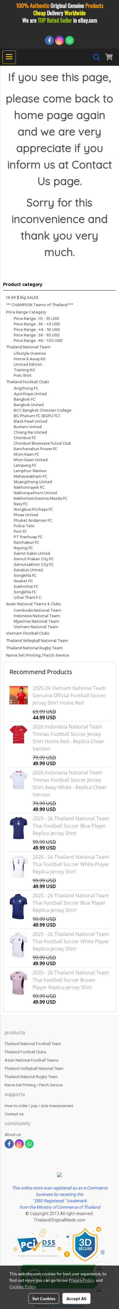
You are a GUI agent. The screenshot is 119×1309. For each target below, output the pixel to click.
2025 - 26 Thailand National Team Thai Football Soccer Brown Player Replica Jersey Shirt (71, 980)
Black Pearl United (30, 421)
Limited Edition (28, 364)
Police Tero (24, 526)
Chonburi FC (25, 438)
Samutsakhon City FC (34, 564)
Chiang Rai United (30, 432)
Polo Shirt (23, 375)
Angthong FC (26, 388)
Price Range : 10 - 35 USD (36, 318)
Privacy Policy (81, 1280)
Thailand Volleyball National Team (37, 640)
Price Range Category (26, 312)
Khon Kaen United (31, 460)
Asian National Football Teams (31, 1060)
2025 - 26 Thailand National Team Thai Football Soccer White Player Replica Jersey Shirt (71, 864)
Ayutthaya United (30, 393)
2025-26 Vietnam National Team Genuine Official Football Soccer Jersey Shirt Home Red (69, 695)
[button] (94, 57)
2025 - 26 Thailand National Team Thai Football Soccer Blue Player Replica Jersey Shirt (71, 825)
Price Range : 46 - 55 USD (37, 329)
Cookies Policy (22, 1286)
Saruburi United (28, 570)
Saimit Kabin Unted (32, 553)
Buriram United (28, 427)
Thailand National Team (28, 347)
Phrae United (26, 515)
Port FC (20, 531)
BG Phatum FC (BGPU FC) (37, 415)
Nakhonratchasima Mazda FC (40, 498)
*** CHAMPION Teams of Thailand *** (39, 304)
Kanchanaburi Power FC (35, 449)
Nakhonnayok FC (29, 487)
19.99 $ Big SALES (22, 297)
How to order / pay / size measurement (39, 1105)
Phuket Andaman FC (33, 520)
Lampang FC (25, 465)
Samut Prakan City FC (34, 559)
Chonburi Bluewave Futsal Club (42, 443)
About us (13, 1134)
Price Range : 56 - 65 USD (37, 335)
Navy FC (21, 504)
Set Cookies (43, 1298)
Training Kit (24, 370)
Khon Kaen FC (26, 454)
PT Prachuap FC (28, 537)
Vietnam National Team (36, 627)
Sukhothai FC (26, 586)
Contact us (14, 1114)
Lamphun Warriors (30, 471)
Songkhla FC (25, 575)
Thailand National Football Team (33, 1043)
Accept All (76, 1298)
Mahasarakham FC (30, 476)
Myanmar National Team (36, 621)
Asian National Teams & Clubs (33, 604)
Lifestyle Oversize (30, 353)
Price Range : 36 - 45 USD (37, 324)
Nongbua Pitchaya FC (33, 509)
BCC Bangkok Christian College (42, 410)
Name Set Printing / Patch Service (37, 655)
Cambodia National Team (37, 610)
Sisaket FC (23, 581)
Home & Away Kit (30, 359)
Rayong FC (23, 548)
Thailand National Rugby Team (34, 648)
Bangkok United (29, 404)
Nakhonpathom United (35, 493)
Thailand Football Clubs (27, 382)
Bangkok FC (24, 399)
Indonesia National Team (37, 616)
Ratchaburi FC (26, 542)
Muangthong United (33, 482)
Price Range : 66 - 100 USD (38, 340)
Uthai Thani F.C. (28, 597)
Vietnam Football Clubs (27, 633)
